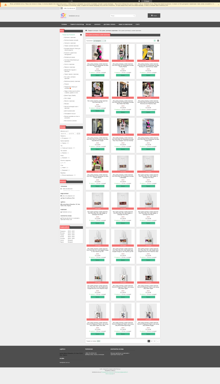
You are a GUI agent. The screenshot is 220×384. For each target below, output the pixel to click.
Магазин (66, 103)
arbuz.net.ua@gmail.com (68, 196)
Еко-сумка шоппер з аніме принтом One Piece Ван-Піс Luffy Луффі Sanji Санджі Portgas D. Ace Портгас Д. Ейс (122, 250)
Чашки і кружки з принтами (71, 74)
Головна (64, 24)
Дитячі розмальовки (69, 110)
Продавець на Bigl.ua (110, 370)
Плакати (66, 84)
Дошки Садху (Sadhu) (70, 95)
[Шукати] (134, 15)
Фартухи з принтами (69, 67)
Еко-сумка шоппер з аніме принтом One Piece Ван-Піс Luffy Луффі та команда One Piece (148, 176)
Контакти (97, 24)
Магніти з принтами (69, 101)
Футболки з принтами (70, 37)
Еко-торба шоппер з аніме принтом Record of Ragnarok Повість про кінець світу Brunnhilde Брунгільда (123, 324)
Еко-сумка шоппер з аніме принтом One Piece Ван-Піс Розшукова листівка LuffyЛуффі (123, 176)
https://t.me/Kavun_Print (68, 198)
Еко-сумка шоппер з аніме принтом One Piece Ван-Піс (98, 101)
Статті (137, 24)
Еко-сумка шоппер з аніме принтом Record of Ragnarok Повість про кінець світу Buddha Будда (148, 324)
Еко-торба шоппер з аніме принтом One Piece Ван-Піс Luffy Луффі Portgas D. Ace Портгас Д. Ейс (98, 250)
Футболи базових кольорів (71, 40)
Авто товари (67, 98)
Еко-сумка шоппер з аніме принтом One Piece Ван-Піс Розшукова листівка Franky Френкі (97, 176)
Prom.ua (118, 369)
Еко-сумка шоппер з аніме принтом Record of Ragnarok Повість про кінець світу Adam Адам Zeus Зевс (97, 324)
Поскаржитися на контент (107, 372)
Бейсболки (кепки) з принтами (72, 81)
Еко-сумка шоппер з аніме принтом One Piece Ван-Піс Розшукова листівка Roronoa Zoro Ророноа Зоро (148, 102)
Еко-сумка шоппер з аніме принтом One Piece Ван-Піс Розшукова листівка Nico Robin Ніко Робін (123, 102)
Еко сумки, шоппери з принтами (109, 30)
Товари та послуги (76, 24)
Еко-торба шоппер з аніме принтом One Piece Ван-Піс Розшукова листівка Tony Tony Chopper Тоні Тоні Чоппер (123, 139)
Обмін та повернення (125, 24)
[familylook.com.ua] (63, 16)
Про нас (88, 24)
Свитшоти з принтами (70, 43)
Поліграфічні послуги (70, 113)
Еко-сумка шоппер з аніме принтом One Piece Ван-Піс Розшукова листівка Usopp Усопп (148, 139)
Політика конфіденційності (121, 372)
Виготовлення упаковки (70, 120)
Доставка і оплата (109, 24)
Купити (97, 75)
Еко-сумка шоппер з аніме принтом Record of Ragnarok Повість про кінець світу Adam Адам (123, 287)
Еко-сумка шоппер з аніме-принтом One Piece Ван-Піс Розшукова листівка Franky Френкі (123, 65)
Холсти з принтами (69, 64)
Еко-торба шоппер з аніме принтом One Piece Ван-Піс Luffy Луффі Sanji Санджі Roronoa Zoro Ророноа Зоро (148, 250)
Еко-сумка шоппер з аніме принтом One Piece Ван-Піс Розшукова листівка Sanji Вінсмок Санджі (97, 139)
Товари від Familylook (68, 34)
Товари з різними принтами (71, 45)
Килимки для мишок (69, 57)
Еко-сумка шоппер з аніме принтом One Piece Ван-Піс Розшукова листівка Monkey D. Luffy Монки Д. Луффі (148, 65)
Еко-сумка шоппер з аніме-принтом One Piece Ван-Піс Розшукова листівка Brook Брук (97, 65)
